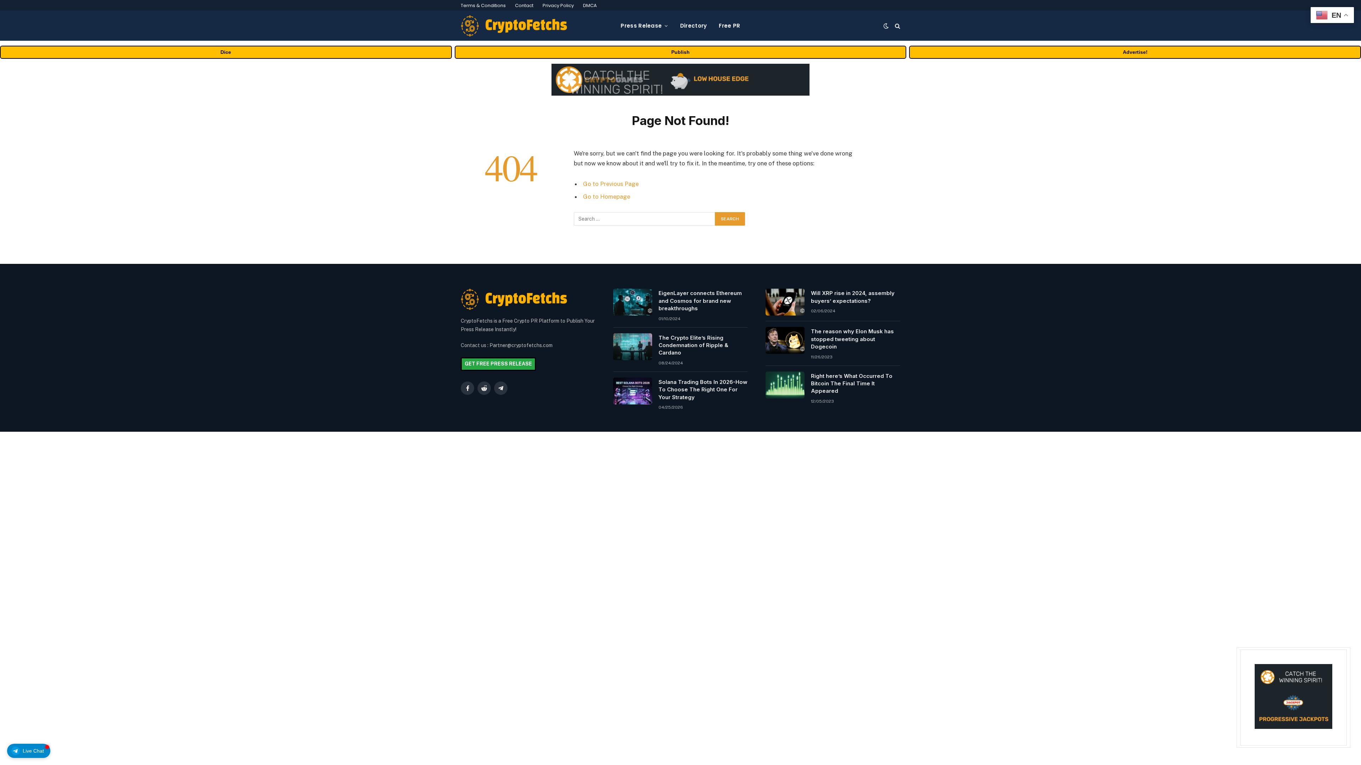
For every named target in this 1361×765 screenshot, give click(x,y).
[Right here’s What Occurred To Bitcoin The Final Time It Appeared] (785, 385)
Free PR (729, 25)
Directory (693, 25)
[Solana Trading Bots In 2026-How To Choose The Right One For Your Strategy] (632, 391)
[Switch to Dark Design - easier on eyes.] (886, 26)
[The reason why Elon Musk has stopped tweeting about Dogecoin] (785, 340)
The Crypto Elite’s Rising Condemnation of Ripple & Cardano (693, 345)
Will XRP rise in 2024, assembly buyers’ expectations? (853, 297)
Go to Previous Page (611, 183)
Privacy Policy (558, 5)
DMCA (590, 5)
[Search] (897, 26)
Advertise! (1135, 52)
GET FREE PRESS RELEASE (498, 364)
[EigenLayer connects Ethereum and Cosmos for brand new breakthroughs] (632, 302)
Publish (680, 52)
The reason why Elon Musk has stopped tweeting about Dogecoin (852, 339)
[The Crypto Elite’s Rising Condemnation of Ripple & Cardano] (632, 346)
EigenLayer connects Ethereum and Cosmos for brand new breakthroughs (700, 301)
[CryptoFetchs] (514, 26)
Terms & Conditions (483, 5)
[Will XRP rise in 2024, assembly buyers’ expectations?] (785, 302)
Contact (524, 5)
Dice (225, 52)
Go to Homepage (606, 196)
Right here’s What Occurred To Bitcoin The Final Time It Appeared (851, 384)
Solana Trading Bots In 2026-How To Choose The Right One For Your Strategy (703, 390)
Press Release (641, 25)
